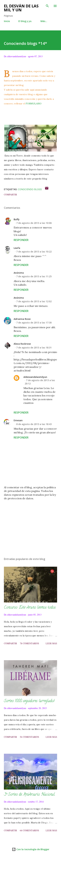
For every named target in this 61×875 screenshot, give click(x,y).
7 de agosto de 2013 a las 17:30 (34, 322)
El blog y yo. (25, 21)
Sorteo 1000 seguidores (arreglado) (29, 701)
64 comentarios (29, 830)
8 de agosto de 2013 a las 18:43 (34, 424)
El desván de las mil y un (21, 7)
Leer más (51, 643)
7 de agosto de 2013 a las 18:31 (34, 347)
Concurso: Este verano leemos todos (30, 608)
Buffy (17, 219)
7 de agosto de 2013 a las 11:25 (34, 276)
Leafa (17, 247)
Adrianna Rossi (22, 318)
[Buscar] (47, 6)
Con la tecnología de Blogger (32, 849)
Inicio (7, 21)
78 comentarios (29, 643)
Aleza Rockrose (22, 343)
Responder (21, 240)
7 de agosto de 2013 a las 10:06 (34, 223)
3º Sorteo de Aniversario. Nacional (29, 795)
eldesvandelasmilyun (35, 376)
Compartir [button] (10, 194)
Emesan (18, 420)
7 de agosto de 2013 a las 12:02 (34, 301)
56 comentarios (29, 736)
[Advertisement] (30, 526)
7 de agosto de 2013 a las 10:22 (34, 251)
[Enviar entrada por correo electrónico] (47, 189)
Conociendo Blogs (30, 189)
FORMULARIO (34, 103)
